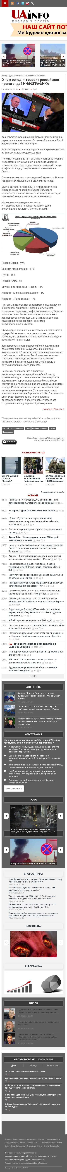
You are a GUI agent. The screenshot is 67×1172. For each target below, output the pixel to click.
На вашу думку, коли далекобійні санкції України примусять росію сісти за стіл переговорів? (32, 741)
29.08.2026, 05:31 (16, 918)
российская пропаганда (12, 428)
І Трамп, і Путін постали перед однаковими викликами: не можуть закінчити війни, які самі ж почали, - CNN (34, 521)
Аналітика (33, 687)
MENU (5, 3)
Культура (8, 1143)
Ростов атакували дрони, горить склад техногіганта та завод (33, 1078)
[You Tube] (27, 4)
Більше (33, 676)
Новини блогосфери (35, 76)
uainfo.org (33, 1156)
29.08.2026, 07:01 (16, 893)
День (13, 1065)
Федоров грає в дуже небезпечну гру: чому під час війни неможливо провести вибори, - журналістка (40, 721)
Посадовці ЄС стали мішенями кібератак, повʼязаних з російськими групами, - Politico (38, 707)
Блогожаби (33, 926)
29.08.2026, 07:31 (16, 884)
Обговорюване (24, 1059)
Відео (7, 1146)
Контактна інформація (21, 1163)
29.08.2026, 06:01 (16, 910)
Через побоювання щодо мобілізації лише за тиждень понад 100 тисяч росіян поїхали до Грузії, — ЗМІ (35, 567)
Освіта (29, 1143)
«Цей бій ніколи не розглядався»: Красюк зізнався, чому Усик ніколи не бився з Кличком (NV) (35, 880)
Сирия (52, 428)
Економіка (50, 1139)
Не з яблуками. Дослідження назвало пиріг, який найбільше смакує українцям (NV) (32, 888)
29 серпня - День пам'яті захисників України (32, 510)
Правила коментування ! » (52, 492)
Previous (3, 56)
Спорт (52, 1143)
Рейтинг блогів (43, 1146)
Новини (33, 495)
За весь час (52, 1065)
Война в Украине (39, 428)
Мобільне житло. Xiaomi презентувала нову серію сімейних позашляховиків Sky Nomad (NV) (32, 905)
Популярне (45, 1059)
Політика (29, 1139)
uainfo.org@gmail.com (39, 1163)
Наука (15, 1143)
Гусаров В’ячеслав (53, 409)
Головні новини (18, 1139)
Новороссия (7, 432)
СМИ (28, 428)
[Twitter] (22, 4)
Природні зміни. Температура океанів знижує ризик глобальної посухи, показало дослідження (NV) (33, 914)
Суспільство (39, 1139)
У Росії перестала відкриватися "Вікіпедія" (30, 620)
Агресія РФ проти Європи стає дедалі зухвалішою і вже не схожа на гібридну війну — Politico (40, 696)
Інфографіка (33, 966)
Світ (57, 1139)
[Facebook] (17, 4)
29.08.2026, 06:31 (16, 901)
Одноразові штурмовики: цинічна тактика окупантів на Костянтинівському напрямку (38, 1010)
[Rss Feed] (12, 4)
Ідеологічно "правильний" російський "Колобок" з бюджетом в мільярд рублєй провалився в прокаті (37, 1037)
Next (64, 56)
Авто (35, 1143)
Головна (8, 1139)
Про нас (8, 1163)
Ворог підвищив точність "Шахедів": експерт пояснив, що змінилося (11, 481)
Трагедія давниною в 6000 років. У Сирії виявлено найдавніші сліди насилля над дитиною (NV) (32, 897)
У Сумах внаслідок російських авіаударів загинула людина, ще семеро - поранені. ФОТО (33, 830)
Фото (33, 799)
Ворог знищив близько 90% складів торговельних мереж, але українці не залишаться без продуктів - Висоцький (35, 612)
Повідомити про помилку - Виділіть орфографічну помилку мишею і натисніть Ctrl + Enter (31, 420)
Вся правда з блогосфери (13, 76)
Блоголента (31, 1146)
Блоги (33, 1003)
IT (39, 1143)
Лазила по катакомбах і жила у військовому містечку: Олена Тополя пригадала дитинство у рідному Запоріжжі (36, 548)
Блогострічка (33, 873)
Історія (22, 1143)
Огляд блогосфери (17, 1146)
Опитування (33, 734)
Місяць (33, 1065)
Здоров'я (45, 1143)
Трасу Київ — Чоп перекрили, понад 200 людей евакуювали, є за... (17, 62)
